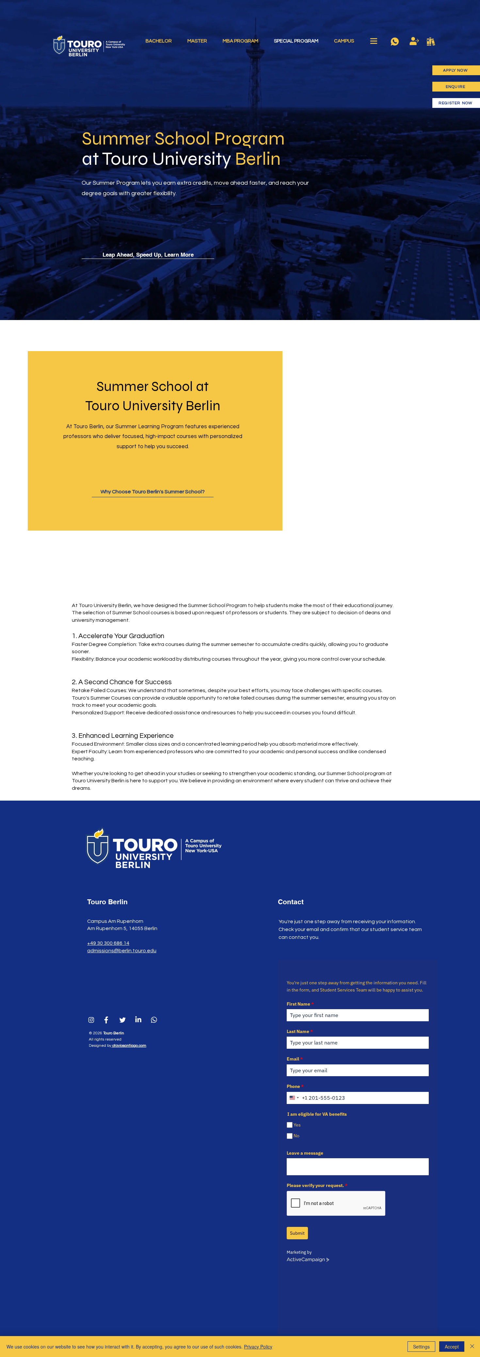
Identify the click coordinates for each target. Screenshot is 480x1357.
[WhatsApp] (395, 41)
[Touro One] (414, 41)
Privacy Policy (258, 1346)
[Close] (472, 1346)
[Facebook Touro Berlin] (107, 1020)
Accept (452, 1346)
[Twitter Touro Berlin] (122, 1020)
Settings (421, 1346)
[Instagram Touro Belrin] (91, 1020)
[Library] (431, 41)
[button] (374, 41)
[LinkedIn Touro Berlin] (138, 1020)
